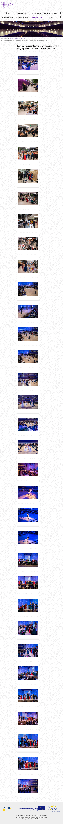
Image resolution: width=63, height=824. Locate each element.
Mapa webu (44, 817)
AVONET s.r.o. (37, 818)
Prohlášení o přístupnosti (35, 817)
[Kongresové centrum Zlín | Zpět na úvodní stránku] (7, 5)
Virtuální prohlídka (14, 38)
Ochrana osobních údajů (22, 817)
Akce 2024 (23, 38)
